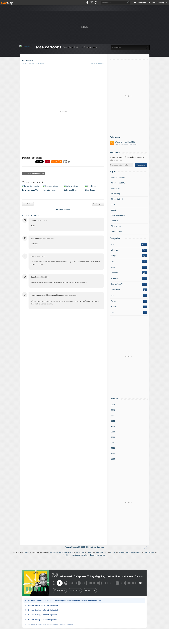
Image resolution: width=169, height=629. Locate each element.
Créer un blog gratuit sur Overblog (60, 552)
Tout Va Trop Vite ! (118, 284)
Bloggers (114, 250)
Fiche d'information (118, 215)
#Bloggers (101, 63)
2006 (113, 448)
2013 (113, 410)
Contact (89, 552)
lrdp (112, 295)
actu (112, 244)
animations (115, 278)
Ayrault (113, 301)
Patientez (114, 221)
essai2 (113, 210)
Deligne (26, 552)
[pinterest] (96, 2)
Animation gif (116, 194)
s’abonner (61, 590)
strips (113, 267)
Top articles (80, 552)
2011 (113, 421)
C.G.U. (112, 552)
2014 (113, 405)
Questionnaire (116, 232)
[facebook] (87, 2)
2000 (113, 459)
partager (76, 590)
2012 (113, 415)
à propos (91, 590)
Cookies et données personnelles (75, 555)
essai (113, 205)
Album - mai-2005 (118, 177)
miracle (114, 307)
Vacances (115, 273)
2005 (113, 453)
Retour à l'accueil (63, 210)
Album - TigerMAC (118, 183)
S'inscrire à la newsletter (34, 174)
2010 (113, 426)
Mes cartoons (49, 47)
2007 (113, 443)
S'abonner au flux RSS (125, 142)
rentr (112, 312)
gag (112, 261)
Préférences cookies (97, 555)
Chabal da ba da (117, 199)
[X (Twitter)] (91, 2)
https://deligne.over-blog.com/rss (126, 144)
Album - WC (115, 188)
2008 (113, 437)
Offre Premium (149, 552)
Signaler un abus (101, 552)
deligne (113, 256)
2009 (113, 432)
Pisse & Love (116, 226)
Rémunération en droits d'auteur (129, 552)
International (115, 290)
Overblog (100, 547)
